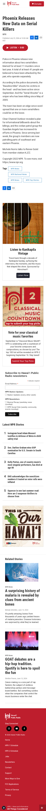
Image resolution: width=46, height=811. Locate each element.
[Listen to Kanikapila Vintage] (23, 223)
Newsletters (10, 762)
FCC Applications (12, 784)
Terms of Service (12, 790)
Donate (37, 4)
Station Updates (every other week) (21, 395)
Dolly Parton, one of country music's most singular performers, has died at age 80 (25, 465)
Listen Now (23, 275)
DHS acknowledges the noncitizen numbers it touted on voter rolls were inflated (25, 479)
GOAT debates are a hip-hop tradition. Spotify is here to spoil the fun (22, 666)
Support (8, 773)
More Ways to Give (12, 779)
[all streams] (42, 808)
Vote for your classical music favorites (23, 334)
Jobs (7, 757)
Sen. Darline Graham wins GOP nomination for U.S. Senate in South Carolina (24, 450)
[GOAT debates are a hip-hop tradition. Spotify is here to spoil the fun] (21, 641)
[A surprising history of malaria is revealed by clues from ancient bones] (21, 572)
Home (7, 740)
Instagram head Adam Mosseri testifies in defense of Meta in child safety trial (24, 436)
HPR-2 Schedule (11, 751)
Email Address (11, 383)
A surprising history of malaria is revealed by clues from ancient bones (22, 597)
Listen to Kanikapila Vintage (23, 251)
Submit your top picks (23, 361)
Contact (8, 768)
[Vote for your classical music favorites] (23, 306)
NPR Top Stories (32, 180)
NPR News (15, 169)
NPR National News (19, 174)
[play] (3, 808)
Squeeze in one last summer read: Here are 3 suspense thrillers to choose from (23, 493)
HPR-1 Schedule (11, 745)
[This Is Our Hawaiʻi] (23, 526)
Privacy (8, 795)
